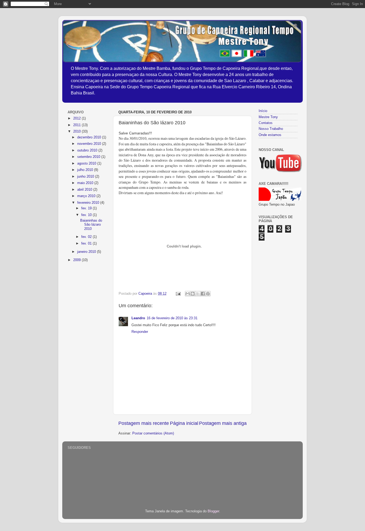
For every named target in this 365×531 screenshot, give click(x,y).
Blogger (213, 511)
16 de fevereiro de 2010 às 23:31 (172, 318)
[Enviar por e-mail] (187, 293)
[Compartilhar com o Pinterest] (208, 293)
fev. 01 (87, 243)
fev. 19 (87, 208)
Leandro (138, 318)
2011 (77, 125)
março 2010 (86, 196)
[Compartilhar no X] (197, 293)
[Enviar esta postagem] (178, 294)
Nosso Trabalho (271, 129)
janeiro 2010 (87, 252)
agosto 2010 (87, 163)
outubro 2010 (87, 150)
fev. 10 (87, 215)
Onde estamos (270, 135)
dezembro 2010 (89, 137)
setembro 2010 (89, 157)
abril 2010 (85, 189)
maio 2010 (85, 183)
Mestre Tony (268, 117)
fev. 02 (87, 237)
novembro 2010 (89, 144)
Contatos (266, 123)
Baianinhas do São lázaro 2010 (91, 224)
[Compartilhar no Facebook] (202, 293)
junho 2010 (86, 176)
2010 (77, 131)
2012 (77, 118)
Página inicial (184, 423)
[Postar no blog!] (192, 293)
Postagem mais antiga (223, 423)
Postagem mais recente (143, 423)
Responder (139, 332)
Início (263, 111)
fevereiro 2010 (88, 203)
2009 (77, 260)
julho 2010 (85, 170)
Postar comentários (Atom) (153, 433)
